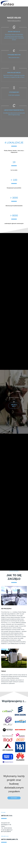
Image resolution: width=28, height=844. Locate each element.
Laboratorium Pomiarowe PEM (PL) (14, 110)
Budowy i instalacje (14, 31)
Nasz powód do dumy (14, 57)
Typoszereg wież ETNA (14, 54)
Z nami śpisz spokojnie (14, 95)
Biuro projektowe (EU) (14, 72)
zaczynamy (14, 797)
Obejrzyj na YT (14, 405)
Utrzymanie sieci (14, 92)
